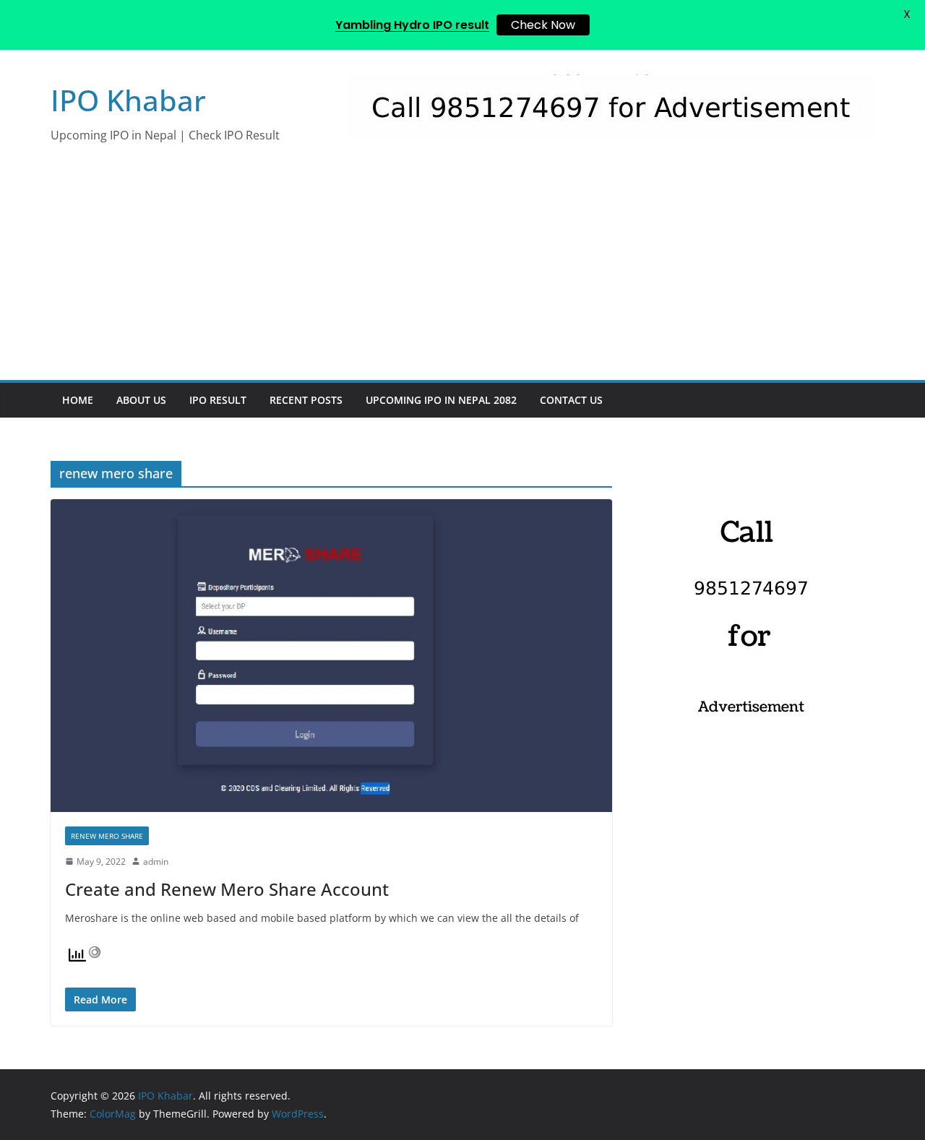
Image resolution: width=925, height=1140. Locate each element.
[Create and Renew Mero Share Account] (331, 655)
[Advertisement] (462, 271)
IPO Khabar (128, 100)
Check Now (543, 25)
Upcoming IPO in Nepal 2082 (441, 400)
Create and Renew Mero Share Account (227, 889)
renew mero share (107, 836)
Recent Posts (306, 400)
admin (155, 861)
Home (77, 400)
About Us (141, 400)
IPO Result (217, 400)
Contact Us (571, 400)
